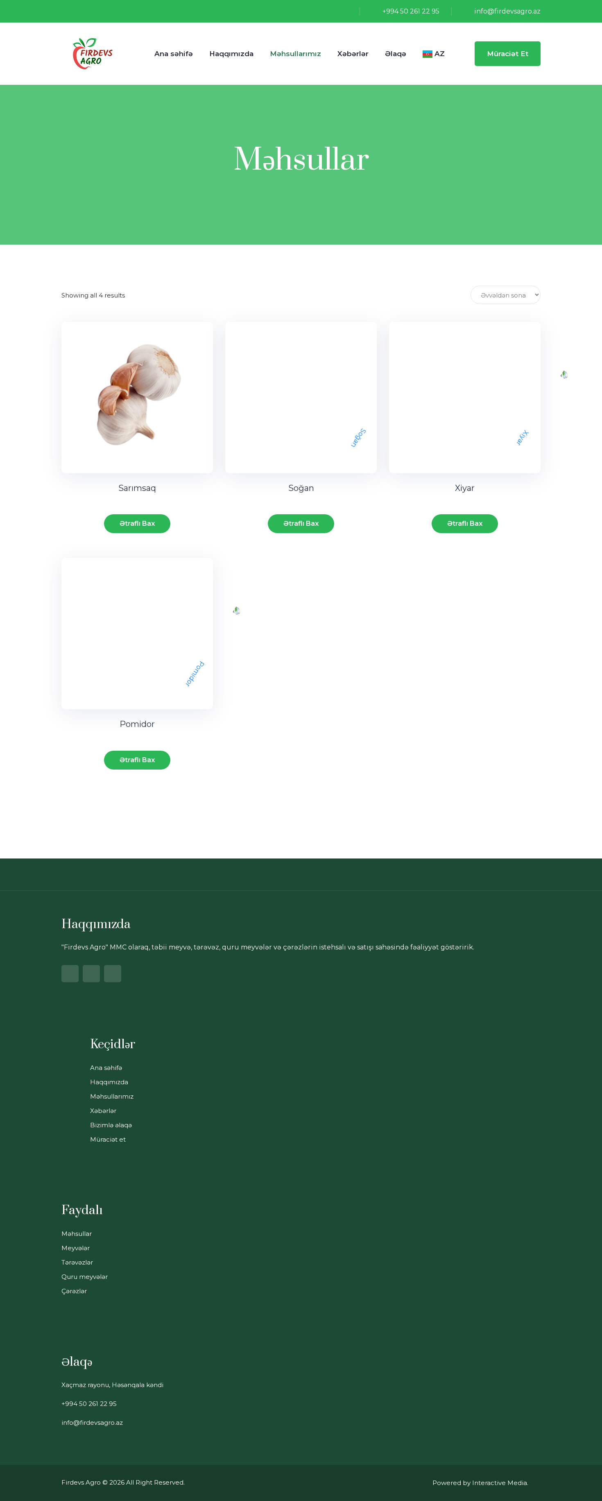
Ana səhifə (173, 54)
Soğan (301, 488)
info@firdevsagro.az (507, 11)
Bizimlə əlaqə (111, 1125)
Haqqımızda (231, 54)
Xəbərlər (353, 54)
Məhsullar (76, 1234)
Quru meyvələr (84, 1277)
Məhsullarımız (295, 54)
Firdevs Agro (81, 1482)
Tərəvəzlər (77, 1262)
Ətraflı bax (137, 523)
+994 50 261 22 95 (410, 11)
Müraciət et (507, 54)
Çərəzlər (74, 1291)
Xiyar (465, 488)
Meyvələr (75, 1248)
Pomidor (137, 724)
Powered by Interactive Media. (480, 1483)
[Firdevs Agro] (92, 53)
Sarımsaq (137, 488)
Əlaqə (395, 54)
